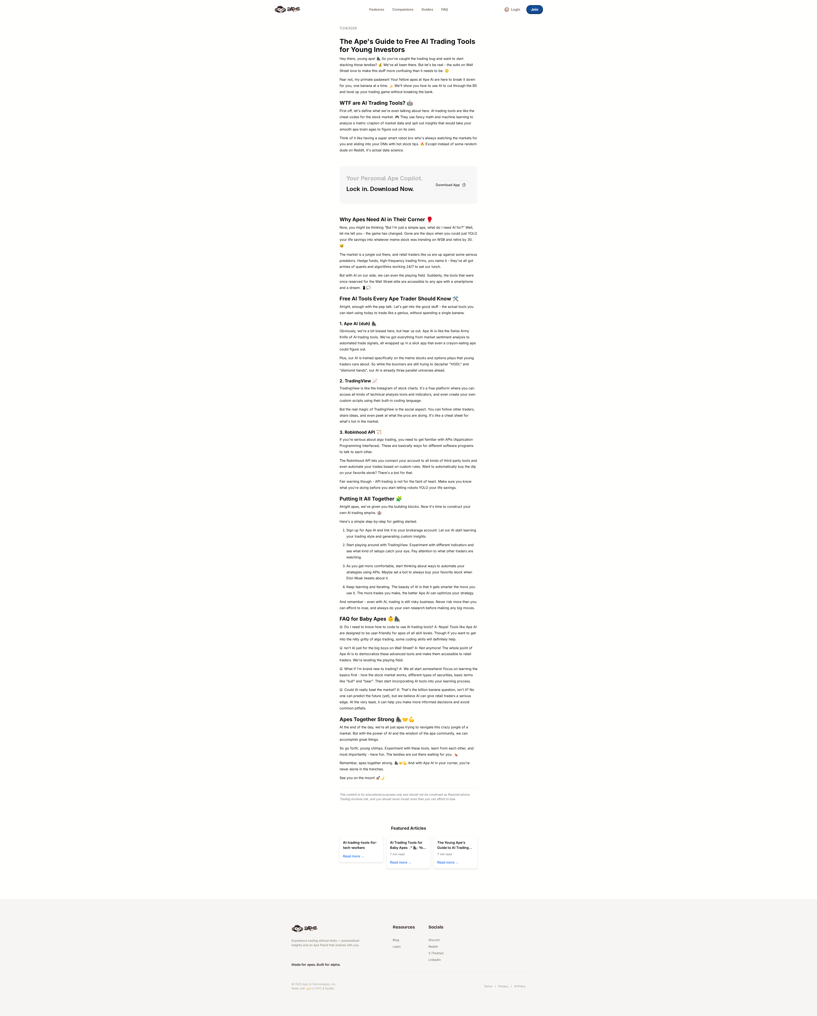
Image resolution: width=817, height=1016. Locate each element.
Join (534, 9)
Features (376, 9)
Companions (402, 9)
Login (515, 9)
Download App (448, 185)
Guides (427, 9)
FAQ (444, 9)
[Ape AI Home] (307, 9)
